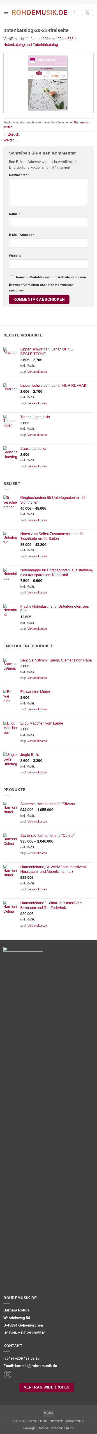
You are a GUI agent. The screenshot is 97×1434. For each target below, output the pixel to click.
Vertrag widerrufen (47, 1387)
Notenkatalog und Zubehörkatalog (30, 45)
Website (15, 255)
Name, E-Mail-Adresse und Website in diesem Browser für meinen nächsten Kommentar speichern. (47, 283)
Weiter (10, 140)
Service (56, 1421)
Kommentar (19, 175)
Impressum (75, 1421)
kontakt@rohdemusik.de (36, 1366)
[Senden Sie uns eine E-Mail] (7, 1374)
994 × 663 (66, 39)
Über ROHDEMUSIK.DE (30, 1421)
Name (14, 214)
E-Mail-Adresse (21, 234)
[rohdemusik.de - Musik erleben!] (39, 12)
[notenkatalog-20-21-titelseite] (48, 83)
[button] (6, 12)
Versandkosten (37, 371)
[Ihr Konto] (74, 12)
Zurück (11, 134)
